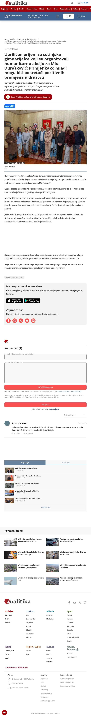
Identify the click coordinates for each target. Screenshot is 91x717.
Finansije (49, 615)
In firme (69, 653)
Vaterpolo (70, 626)
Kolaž (55, 9)
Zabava (7, 654)
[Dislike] (18, 433)
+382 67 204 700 (17, 683)
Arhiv (42, 682)
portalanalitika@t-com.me (20, 688)
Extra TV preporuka (67, 682)
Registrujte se (54, 409)
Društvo (22, 9)
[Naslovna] (4, 712)
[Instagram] (14, 320)
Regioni (28, 626)
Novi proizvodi (72, 657)
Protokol (8, 623)
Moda (7, 658)
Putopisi (28, 637)
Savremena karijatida (16, 667)
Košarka (69, 619)
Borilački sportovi (73, 637)
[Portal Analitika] (17, 601)
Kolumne (84, 9)
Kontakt (43, 686)
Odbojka (70, 630)
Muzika (48, 654)
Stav (27, 615)
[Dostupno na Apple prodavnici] (14, 300)
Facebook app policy (48, 701)
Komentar (8, 615)
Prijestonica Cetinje (14, 277)
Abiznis (41, 9)
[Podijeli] (57, 16)
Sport (49, 9)
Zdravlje (28, 630)
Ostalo (69, 641)
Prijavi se (45, 404)
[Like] (12, 433)
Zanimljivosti (9, 651)
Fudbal (69, 615)
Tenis (69, 634)
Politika (13, 9)
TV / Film (49, 658)
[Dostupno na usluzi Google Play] (32, 300)
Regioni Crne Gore (31, 39)
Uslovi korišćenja (46, 693)
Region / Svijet (65, 9)
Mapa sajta (44, 697)
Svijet (28, 654)
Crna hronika (32, 9)
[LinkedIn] (33, 320)
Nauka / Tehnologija (73, 648)
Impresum (44, 679)
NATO (7, 619)
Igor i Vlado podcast (67, 679)
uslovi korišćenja (76, 391)
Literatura (49, 662)
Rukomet (70, 623)
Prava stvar (30, 634)
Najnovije (4, 9)
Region (28, 651)
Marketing (49, 619)
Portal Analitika (9, 39)
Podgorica (29, 623)
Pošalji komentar (45, 387)
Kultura (75, 9)
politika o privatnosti (63, 391)
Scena (48, 651)
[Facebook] (8, 320)
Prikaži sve (45, 507)
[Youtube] (27, 320)
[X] (21, 320)
